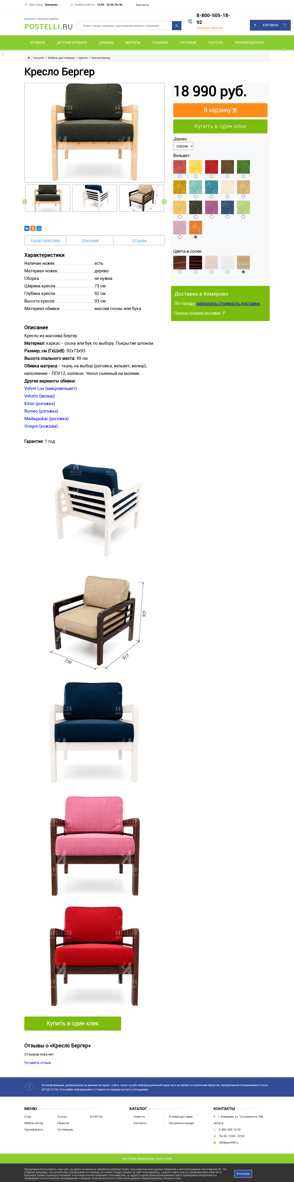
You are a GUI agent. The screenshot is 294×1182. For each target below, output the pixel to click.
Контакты (142, 4)
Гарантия (63, 1123)
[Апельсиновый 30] (179, 207)
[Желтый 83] (179, 187)
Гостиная (188, 43)
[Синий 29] (227, 207)
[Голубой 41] (195, 187)
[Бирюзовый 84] (211, 187)
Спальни (160, 43)
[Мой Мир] (39, 228)
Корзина (270, 25)
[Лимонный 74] (195, 167)
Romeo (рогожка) (41, 411)
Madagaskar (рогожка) (46, 418)
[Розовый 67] (179, 227)
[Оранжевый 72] (195, 227)
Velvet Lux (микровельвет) (50, 388)
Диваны (106, 43)
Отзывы (139, 240)
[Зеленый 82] (243, 167)
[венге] (195, 262)
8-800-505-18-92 (213, 19)
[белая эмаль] (227, 262)
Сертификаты (33, 1129)
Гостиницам (65, 1129)
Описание (90, 240)
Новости (139, 1116)
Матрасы (132, 43)
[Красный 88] (211, 167)
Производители (249, 43)
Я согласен (243, 1173)
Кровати (37, 43)
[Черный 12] (195, 207)
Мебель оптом (33, 1123)
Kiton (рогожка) (39, 403)
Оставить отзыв (37, 1063)
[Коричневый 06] (227, 167)
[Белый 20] (227, 187)
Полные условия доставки (197, 313)
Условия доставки (180, 1116)
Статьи (62, 1116)
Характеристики (45, 240)
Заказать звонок (210, 28)
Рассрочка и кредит (182, 1123)
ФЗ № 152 (96, 1116)
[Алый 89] (179, 167)
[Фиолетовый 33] (211, 207)
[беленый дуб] (211, 262)
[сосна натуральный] (243, 262)
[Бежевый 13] (243, 187)
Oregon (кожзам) (41, 426)
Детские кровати (72, 43)
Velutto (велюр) (39, 396)
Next (164, 201)
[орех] (179, 262)
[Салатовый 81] (243, 207)
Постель (215, 43)
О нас (27, 1116)
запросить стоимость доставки (228, 303)
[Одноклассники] (33, 228)
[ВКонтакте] (26, 228)
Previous (24, 201)
